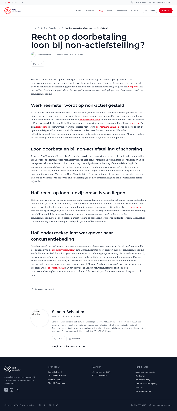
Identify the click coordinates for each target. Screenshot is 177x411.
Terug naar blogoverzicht (46, 289)
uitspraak (133, 86)
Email (60, 338)
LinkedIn (76, 338)
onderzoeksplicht (55, 267)
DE (22, 2)
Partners (139, 387)
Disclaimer (140, 376)
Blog (101, 10)
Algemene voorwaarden (146, 372)
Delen (36, 64)
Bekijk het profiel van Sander (66, 346)
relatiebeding (135, 207)
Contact (165, 10)
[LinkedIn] (6, 390)
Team (109, 10)
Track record (121, 10)
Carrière (134, 10)
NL (9, 2)
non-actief (135, 123)
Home (78, 10)
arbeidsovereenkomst (63, 249)
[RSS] (17, 390)
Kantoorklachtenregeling (146, 383)
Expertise (90, 10)
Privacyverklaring (143, 379)
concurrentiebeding (90, 119)
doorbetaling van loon (107, 126)
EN (16, 2)
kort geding (41, 126)
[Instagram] (11, 390)
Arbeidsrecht (54, 28)
